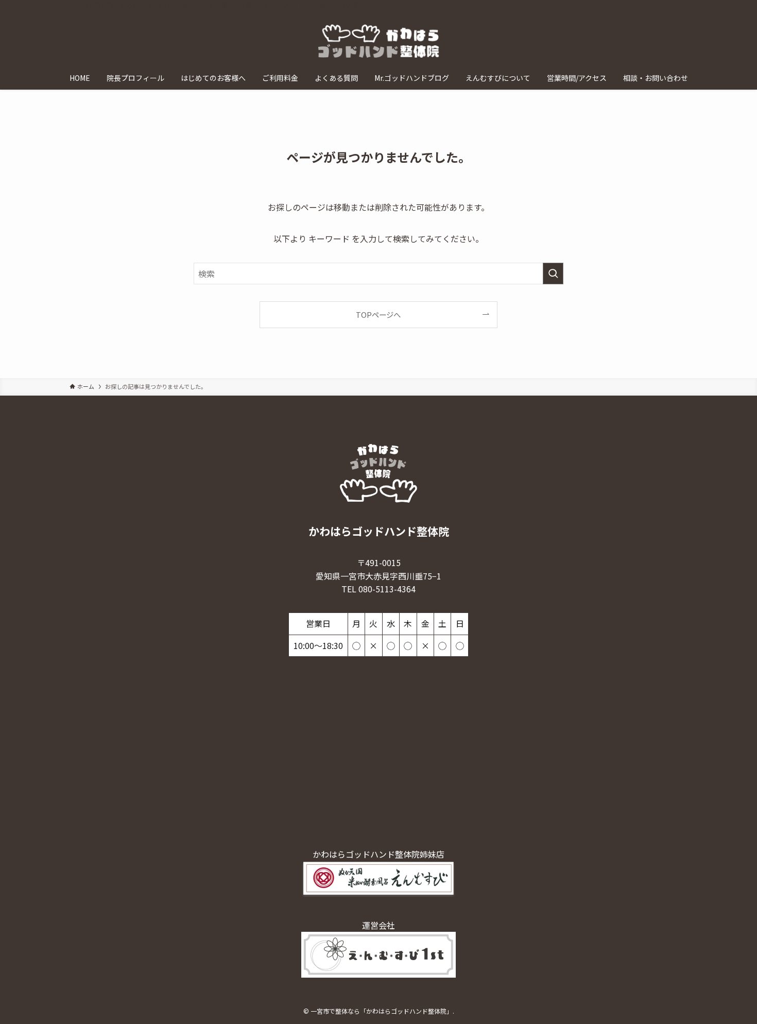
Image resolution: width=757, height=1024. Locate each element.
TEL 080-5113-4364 (378, 589)
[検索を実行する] (553, 273)
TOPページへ (378, 314)
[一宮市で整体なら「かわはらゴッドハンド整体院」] (378, 41)
